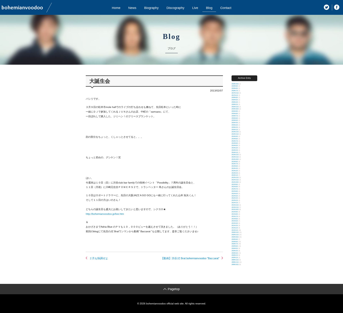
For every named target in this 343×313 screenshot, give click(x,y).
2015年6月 (235, 118)
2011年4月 (235, 223)
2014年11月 (235, 134)
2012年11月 (235, 180)
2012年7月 (235, 189)
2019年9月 (235, 86)
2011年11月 (235, 207)
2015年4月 (235, 122)
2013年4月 (235, 168)
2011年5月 (235, 221)
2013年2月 (235, 173)
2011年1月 (235, 230)
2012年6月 (235, 191)
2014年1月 (235, 152)
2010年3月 (235, 253)
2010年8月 (235, 241)
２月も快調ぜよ (98, 258)
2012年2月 (235, 200)
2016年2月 (235, 104)
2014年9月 (235, 136)
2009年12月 (235, 260)
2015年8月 (235, 113)
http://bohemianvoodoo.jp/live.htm (105, 213)
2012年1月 (235, 202)
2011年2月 (235, 228)
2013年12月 (235, 154)
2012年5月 (235, 193)
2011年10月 (235, 209)
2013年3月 (235, 171)
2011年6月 (235, 219)
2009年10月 (235, 264)
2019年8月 (235, 88)
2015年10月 (235, 109)
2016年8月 (235, 97)
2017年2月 (235, 95)
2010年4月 (235, 251)
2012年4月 (235, 196)
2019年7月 (235, 90)
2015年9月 (235, 111)
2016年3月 (235, 102)
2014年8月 (235, 139)
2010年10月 (235, 237)
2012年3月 (235, 198)
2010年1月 (235, 257)
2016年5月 (235, 100)
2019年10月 (235, 84)
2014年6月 (235, 143)
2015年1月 (235, 129)
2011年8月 (235, 214)
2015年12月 (235, 107)
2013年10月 (235, 159)
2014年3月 (235, 148)
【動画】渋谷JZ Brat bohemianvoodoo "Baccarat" (190, 258)
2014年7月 (235, 141)
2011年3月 (235, 225)
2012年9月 (235, 184)
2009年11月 (235, 262)
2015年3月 (235, 125)
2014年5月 (235, 145)
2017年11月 (235, 93)
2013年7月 (235, 164)
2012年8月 (235, 186)
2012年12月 (235, 177)
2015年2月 (235, 127)
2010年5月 (235, 248)
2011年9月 (235, 212)
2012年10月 (235, 182)
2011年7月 (235, 216)
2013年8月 (235, 161)
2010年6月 (235, 246)
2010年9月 (235, 239)
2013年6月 (235, 166)
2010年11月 (235, 234)
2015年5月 (235, 120)
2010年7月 (235, 244)
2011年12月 (235, 205)
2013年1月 (235, 175)
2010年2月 (235, 255)
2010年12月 (235, 232)
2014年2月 (235, 150)
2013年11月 (235, 157)
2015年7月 (235, 116)
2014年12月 (235, 132)
